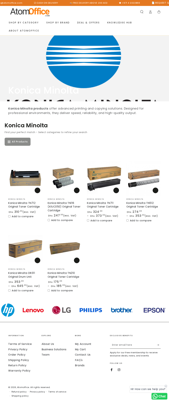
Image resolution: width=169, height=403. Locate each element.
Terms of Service (20, 344)
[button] (141, 11)
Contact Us (83, 355)
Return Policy (17, 365)
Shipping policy (20, 396)
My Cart (80, 349)
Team (46, 355)
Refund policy (19, 391)
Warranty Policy (19, 371)
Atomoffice (23, 387)
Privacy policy (37, 391)
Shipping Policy (18, 360)
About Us (48, 344)
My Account (83, 344)
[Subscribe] (159, 344)
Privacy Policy (17, 349)
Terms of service (57, 391)
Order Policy (16, 355)
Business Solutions (54, 349)
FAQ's (79, 360)
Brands (80, 365)
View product (116, 190)
